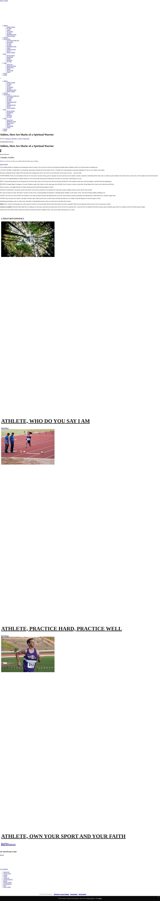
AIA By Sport (7, 873)
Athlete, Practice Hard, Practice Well (61, 629)
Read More (5, 428)
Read (4, 54)
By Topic (9, 61)
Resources (9, 60)
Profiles (9, 58)
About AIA (10, 64)
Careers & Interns (8, 879)
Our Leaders (10, 70)
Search (5, 75)
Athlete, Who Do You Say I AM (45, 421)
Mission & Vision (11, 66)
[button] (158, 897)
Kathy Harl (26, 138)
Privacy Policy (7, 887)
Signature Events (11, 49)
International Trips (11, 34)
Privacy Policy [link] (90, 898)
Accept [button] (100, 898)
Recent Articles (11, 55)
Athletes (5, 25)
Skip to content (4, 0)
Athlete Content (11, 27)
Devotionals (10, 57)
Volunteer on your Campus (61, 894)
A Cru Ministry (4, 869)
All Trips (9, 33)
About (5, 63)
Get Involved (6, 39)
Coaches (5, 37)
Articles (5, 875)
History (9, 69)
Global (8, 72)
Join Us (9, 51)
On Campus (10, 31)
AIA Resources (7, 884)
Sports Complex (11, 36)
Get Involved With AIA (13, 40)
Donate (5, 73)
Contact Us (6, 878)
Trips (4, 885)
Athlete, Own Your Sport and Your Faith (63, 836)
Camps (8, 30)
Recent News (10, 67)
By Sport (9, 28)
